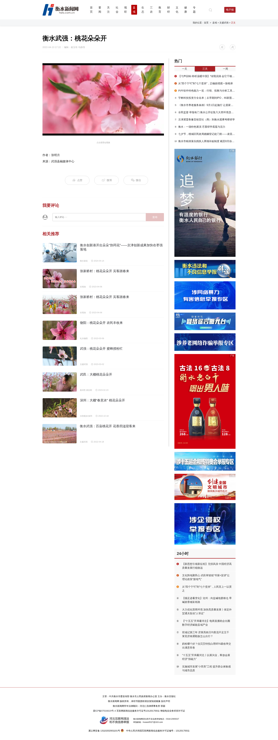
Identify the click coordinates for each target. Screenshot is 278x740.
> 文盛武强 (223, 22)
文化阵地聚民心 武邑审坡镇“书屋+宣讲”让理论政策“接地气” (206, 577)
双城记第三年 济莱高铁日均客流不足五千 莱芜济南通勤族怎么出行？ (205, 634)
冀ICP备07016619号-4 (104, 710)
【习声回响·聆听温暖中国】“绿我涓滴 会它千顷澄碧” (205, 76)
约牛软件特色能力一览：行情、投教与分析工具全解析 (205, 90)
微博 (109, 180)
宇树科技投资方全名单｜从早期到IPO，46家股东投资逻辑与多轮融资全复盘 (205, 97)
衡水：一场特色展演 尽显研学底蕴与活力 (200, 126)
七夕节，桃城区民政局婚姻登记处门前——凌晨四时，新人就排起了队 (205, 134)
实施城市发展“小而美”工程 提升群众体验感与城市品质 (206, 668)
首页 (206, 22)
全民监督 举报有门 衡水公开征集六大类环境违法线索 (205, 112)
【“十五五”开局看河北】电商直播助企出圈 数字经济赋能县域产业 (206, 623)
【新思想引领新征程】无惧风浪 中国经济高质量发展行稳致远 (207, 566)
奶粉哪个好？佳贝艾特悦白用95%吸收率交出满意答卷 (206, 645)
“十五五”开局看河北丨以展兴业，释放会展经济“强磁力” (206, 657)
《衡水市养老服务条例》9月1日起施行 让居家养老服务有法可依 (205, 105)
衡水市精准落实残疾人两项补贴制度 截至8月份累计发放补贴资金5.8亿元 (205, 141)
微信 (138, 180)
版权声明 (165, 701)
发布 (155, 217)
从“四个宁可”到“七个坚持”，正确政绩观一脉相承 (204, 83)
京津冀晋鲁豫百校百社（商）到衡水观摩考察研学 (205, 119)
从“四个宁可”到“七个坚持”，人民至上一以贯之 (207, 588)
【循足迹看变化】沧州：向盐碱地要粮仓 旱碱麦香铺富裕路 (207, 600)
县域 (214, 22)
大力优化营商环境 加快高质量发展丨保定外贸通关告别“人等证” (207, 611)
